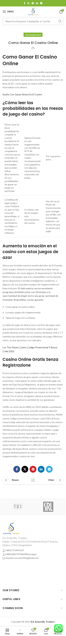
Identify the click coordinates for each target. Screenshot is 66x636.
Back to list (33, 480)
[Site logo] (33, 11)
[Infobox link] (33, 541)
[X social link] (28, 3)
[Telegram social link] (41, 3)
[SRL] (48, 506)
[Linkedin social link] (37, 3)
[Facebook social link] (24, 3)
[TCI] (18, 506)
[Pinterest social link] (33, 3)
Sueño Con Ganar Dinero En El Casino (22, 94)
